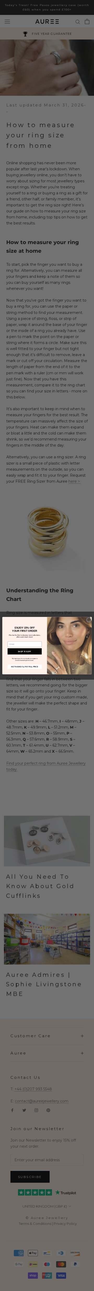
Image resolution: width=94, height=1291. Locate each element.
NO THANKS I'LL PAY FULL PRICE (24, 666)
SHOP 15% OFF (24, 651)
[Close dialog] (89, 620)
